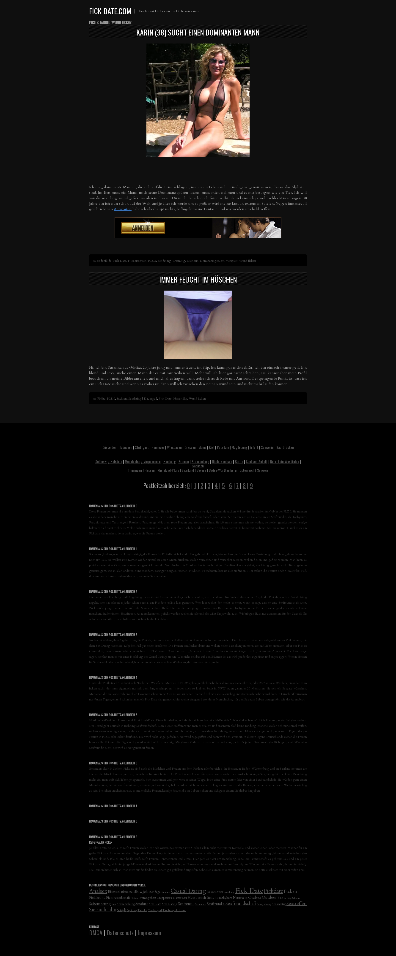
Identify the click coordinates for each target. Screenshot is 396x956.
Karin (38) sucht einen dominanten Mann (198, 32)
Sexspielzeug (264, 904)
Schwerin (267, 447)
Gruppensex (164, 898)
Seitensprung (100, 903)
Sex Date (155, 904)
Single (121, 910)
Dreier (219, 892)
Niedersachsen (137, 261)
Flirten (134, 898)
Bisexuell (114, 892)
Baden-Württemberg (223, 470)
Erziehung (229, 892)
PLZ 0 (111, 399)
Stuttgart (142, 447)
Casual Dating (188, 891)
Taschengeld (155, 910)
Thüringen (135, 470)
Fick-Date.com (110, 10)
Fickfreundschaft (118, 898)
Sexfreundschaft (241, 903)
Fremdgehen (147, 898)
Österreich (246, 470)
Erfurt (254, 447)
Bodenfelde (104, 261)
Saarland (188, 470)
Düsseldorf (110, 447)
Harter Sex (180, 898)
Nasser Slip (180, 399)
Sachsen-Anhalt (256, 461)
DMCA (95, 932)
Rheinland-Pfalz (168, 470)
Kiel (211, 447)
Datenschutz (120, 932)
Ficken (290, 891)
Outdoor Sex (272, 897)
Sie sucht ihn (102, 909)
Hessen (150, 470)
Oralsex (254, 897)
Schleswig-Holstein (108, 461)
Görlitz (101, 399)
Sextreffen (296, 903)
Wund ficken (247, 261)
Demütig (179, 261)
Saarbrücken (285, 447)
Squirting (132, 910)
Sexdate (141, 903)
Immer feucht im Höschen (198, 279)
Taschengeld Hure (174, 910)
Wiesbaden (174, 447)
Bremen (184, 461)
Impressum (149, 932)
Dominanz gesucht (212, 261)
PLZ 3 (152, 261)
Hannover (157, 447)
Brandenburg (200, 461)
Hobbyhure (224, 898)
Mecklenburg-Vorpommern (143, 461)
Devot (210, 892)
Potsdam (223, 447)
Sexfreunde (200, 904)
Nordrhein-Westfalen (284, 461)
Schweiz (262, 470)
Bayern (201, 470)
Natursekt (240, 897)
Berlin (239, 461)
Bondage (155, 892)
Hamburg (169, 461)
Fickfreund (97, 897)
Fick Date (119, 261)
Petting (288, 898)
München (126, 447)
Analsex (98, 891)
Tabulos (142, 910)
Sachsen (122, 399)
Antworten (123, 209)
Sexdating (164, 261)
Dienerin (192, 261)
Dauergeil (150, 399)
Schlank (296, 898)
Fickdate (273, 891)
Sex (114, 904)
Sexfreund (186, 903)
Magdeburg (239, 447)
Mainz (202, 447)
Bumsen (165, 892)
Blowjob (140, 891)
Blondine (127, 892)
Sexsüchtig (279, 904)
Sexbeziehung (126, 904)
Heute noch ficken (202, 897)
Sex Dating (169, 904)
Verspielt (231, 261)
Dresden (190, 447)
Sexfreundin (216, 904)
